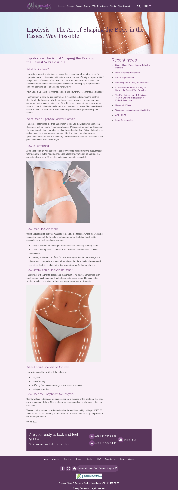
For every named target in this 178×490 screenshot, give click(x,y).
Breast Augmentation (124, 77)
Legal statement (98, 488)
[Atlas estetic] (39, 8)
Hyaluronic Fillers (123, 105)
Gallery (87, 6)
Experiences (102, 6)
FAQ (94, 6)
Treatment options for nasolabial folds (132, 110)
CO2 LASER (120, 115)
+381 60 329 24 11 (105, 443)
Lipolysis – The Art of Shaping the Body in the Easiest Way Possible (130, 88)
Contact (126, 6)
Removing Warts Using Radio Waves (132, 82)
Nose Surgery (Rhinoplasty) (127, 72)
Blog (120, 6)
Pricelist (112, 6)
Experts (79, 6)
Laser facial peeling (124, 120)
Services (70, 6)
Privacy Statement (81, 488)
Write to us (129, 439)
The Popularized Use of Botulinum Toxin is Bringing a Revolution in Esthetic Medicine (130, 98)
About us (61, 6)
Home (45, 459)
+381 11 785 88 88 (105, 436)
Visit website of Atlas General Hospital (97, 468)
